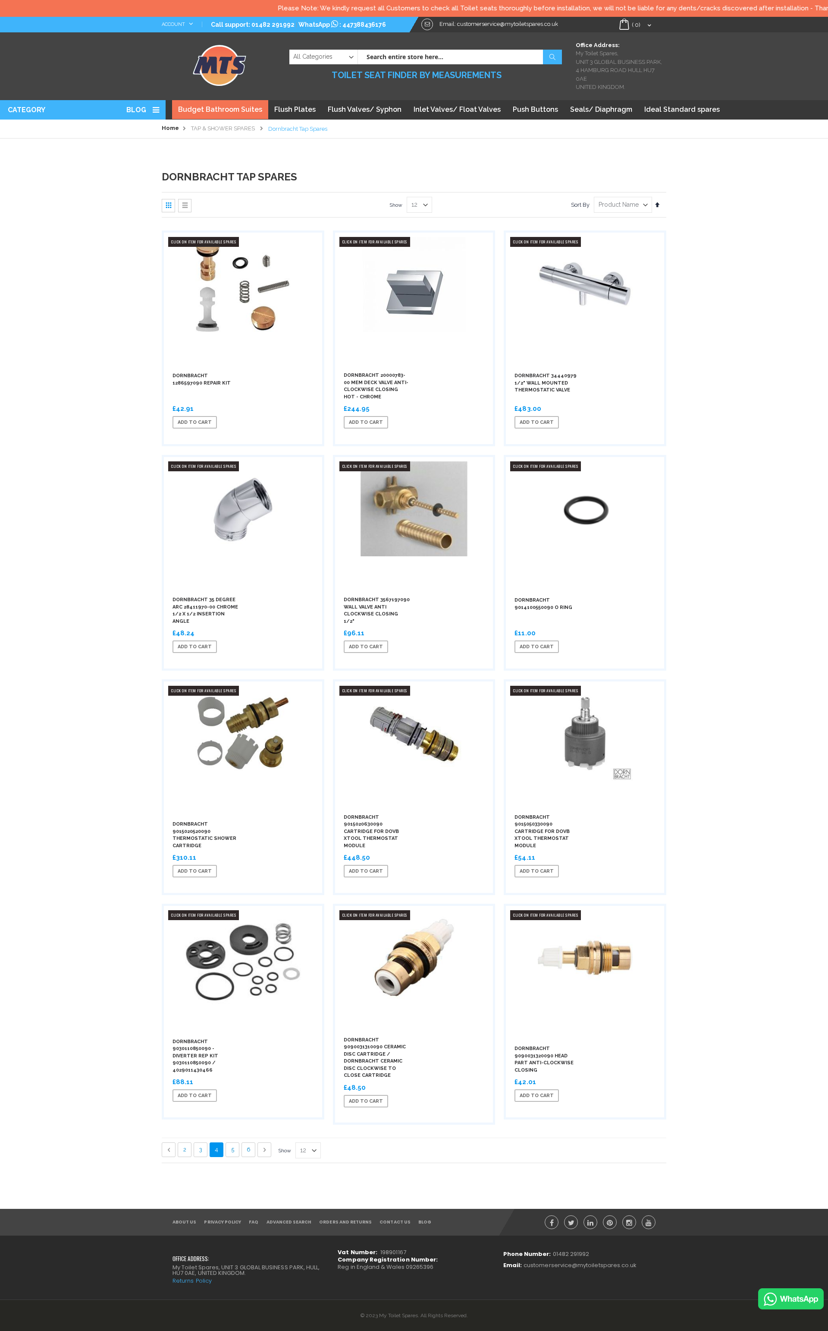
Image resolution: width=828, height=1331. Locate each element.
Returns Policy (192, 1281)
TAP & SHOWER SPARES (223, 128)
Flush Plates (295, 109)
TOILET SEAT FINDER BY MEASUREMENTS (417, 75)
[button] (255, 422)
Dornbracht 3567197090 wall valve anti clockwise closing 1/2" (377, 610)
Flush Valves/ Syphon (364, 109)
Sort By (580, 205)
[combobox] (460, 57)
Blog (136, 110)
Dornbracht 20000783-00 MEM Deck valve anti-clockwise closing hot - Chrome (376, 386)
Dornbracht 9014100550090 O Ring (543, 603)
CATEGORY (26, 110)
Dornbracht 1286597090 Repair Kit (201, 379)
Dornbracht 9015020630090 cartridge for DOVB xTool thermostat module (371, 831)
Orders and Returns (345, 1222)
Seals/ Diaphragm (601, 109)
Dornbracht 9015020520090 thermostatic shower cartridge (204, 834)
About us (184, 1222)
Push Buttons (535, 109)
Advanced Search (289, 1222)
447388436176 (364, 24)
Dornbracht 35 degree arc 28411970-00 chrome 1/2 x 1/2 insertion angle (205, 610)
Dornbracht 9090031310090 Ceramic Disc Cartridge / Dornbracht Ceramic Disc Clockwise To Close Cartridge (375, 1058)
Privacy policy (222, 1222)
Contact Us (395, 1222)
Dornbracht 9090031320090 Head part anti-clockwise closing (544, 1059)
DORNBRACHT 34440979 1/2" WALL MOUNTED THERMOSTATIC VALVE (545, 383)
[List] (184, 205)
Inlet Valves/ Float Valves (457, 109)
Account (174, 24)
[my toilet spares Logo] (220, 63)
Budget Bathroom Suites (220, 109)
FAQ (253, 1222)
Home (170, 128)
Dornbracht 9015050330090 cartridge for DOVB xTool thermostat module (542, 831)
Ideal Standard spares (682, 109)
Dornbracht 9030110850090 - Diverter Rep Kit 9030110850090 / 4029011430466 (195, 1056)
